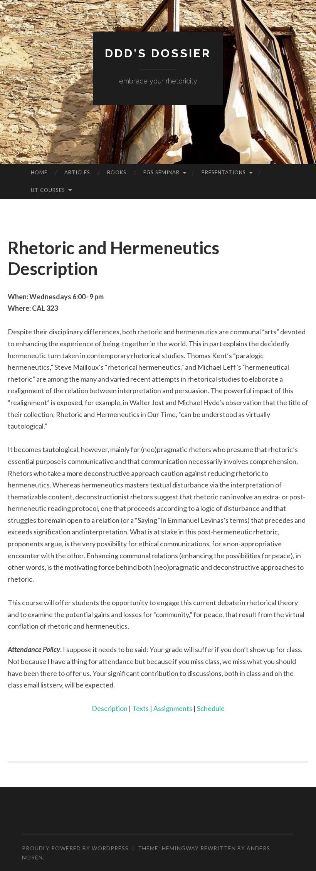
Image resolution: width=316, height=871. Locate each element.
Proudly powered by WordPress (75, 848)
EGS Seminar (161, 172)
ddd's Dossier (158, 53)
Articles (77, 172)
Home (39, 172)
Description (110, 708)
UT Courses (48, 190)
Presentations (224, 172)
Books (116, 172)
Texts (141, 708)
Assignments (173, 708)
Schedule (211, 708)
